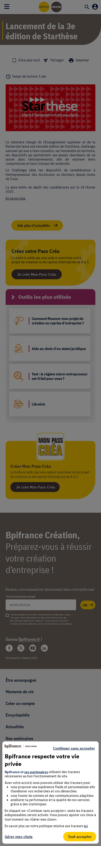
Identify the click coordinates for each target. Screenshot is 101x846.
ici (86, 826)
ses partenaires (36, 772)
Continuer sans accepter (74, 748)
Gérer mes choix (19, 836)
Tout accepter (80, 836)
